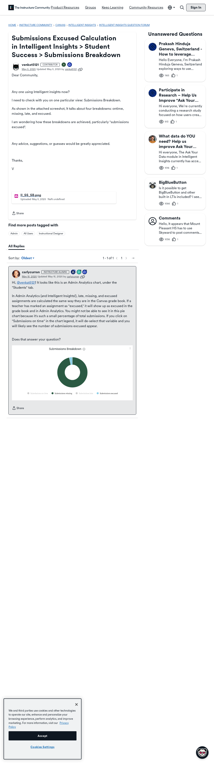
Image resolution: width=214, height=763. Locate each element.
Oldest (26, 258)
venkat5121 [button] (30, 65)
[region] (42, 729)
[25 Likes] (84, 272)
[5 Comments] (79, 272)
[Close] (76, 704)
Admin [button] (14, 233)
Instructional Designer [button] (51, 233)
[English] (29, 7)
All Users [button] (28, 233)
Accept (42, 735)
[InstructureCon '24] (63, 65)
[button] (16, 67)
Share (18, 214)
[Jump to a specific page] (133, 258)
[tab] (16, 246)
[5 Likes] (69, 65)
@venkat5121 (26, 283)
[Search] (182, 7)
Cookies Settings (43, 747)
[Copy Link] (80, 69)
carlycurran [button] (31, 272)
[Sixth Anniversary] (73, 272)
